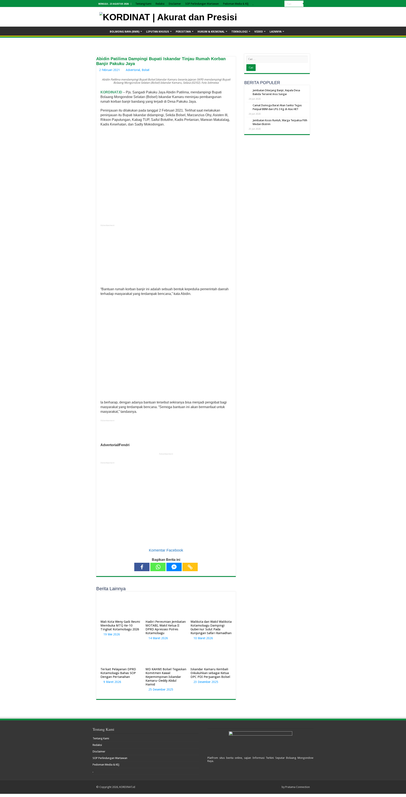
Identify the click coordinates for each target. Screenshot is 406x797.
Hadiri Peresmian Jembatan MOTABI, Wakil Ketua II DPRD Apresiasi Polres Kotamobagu (165, 627)
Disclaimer (175, 3)
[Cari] (306, 4)
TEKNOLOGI (239, 31)
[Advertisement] (166, 257)
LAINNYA (275, 31)
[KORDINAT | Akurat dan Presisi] (168, 16)
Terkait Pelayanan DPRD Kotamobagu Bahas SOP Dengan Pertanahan (118, 673)
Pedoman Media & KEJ (235, 3)
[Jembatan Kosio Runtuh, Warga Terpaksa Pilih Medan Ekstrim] (248, 121)
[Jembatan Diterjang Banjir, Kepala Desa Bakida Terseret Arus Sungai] (248, 91)
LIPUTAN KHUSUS (157, 31)
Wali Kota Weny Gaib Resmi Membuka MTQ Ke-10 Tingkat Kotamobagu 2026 (120, 625)
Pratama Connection (297, 787)
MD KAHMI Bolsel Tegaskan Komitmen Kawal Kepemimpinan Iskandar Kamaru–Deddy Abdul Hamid (165, 676)
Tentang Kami (143, 3)
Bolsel (145, 70)
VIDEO (258, 31)
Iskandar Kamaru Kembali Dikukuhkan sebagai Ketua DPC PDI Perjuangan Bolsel (210, 673)
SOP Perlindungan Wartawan (202, 3)
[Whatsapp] (158, 567)
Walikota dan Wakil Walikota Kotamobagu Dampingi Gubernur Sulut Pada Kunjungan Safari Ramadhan (211, 627)
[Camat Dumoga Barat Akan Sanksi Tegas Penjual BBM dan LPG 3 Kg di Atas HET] (248, 106)
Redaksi (160, 3)
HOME (101, 31)
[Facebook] (142, 567)
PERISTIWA (183, 31)
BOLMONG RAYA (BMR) (124, 31)
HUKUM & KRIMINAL (211, 31)
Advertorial (133, 70)
